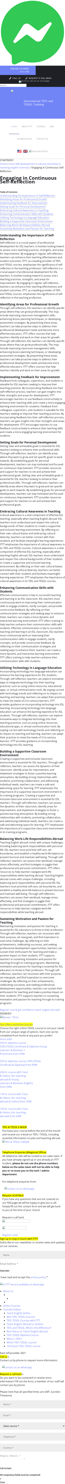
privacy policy (38, 1277)
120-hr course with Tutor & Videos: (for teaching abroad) (14, 1112)
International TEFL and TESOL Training (38, 102)
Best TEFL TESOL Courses (21, 1316)
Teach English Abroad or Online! (25, 1324)
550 (2, 1057)
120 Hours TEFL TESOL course (23, 1346)
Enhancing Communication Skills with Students (26, 214)
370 (2, 1068)
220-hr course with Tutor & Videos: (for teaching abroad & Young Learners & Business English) (16, 1079)
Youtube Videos (12, 1309)
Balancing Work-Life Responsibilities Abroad (25, 225)
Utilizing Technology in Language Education (24, 217)
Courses (41, 126)
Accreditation (24, 138)
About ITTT (27, 126)
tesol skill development (22, 164)
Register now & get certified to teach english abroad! (30, 1010)
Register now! (10, 1235)
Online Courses (19, 68)
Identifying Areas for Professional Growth (23, 199)
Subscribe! (4, 1271)
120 (2, 1119)
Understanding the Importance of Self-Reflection (27, 195)
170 (2, 1105)
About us (8, 1291)
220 (2, 1090)
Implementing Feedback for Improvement (23, 203)
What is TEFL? (14, 1338)
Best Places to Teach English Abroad (27, 1331)
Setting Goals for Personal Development (23, 206)
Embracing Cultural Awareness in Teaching (24, 210)
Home (14, 126)
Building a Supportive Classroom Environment (26, 221)
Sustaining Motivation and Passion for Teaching (27, 228)
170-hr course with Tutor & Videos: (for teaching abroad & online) (15, 1097)
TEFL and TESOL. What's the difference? (29, 1327)
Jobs (52, 126)
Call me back (5, 1468)
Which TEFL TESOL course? (22, 1342)
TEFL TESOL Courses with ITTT (23, 1320)
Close (2, 1482)
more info (5, 1039)
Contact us (42, 138)
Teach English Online (18, 1313)
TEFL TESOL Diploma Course (23, 1335)
